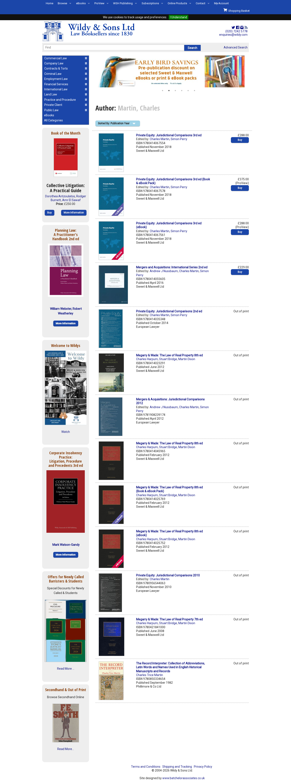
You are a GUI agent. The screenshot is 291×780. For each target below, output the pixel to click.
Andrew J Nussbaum (164, 271)
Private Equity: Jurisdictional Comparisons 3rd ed (169, 135)
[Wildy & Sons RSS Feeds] (246, 27)
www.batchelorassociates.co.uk (183, 778)
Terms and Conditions (145, 766)
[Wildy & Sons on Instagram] (241, 27)
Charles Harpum (147, 359)
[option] (172, 71)
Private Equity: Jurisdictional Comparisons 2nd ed (169, 311)
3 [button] (175, 90)
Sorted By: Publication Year (114, 123)
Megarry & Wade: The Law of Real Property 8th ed (169, 355)
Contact (200, 3)
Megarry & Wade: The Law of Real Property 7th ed (169, 619)
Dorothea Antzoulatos (60, 196)
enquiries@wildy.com (233, 34)
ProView (99, 3)
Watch (65, 431)
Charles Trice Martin (149, 675)
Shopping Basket (238, 10)
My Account (221, 3)
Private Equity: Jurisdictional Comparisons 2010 (168, 575)
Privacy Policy (203, 766)
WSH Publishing (123, 3)
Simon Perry (179, 139)
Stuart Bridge (168, 359)
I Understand (178, 17)
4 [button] (182, 90)
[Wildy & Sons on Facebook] (237, 27)
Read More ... (65, 668)
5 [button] (188, 90)
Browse (62, 3)
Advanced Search (236, 47)
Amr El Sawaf (71, 200)
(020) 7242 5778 (236, 31)
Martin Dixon (186, 359)
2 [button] (169, 90)
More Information (74, 212)
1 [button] (162, 90)
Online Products (177, 3)
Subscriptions (150, 3)
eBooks (81, 3)
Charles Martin (159, 139)
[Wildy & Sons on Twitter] (233, 27)
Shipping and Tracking (177, 766)
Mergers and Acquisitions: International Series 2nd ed (171, 267)
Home (49, 3)
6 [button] (194, 90)
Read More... (65, 749)
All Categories (53, 120)
